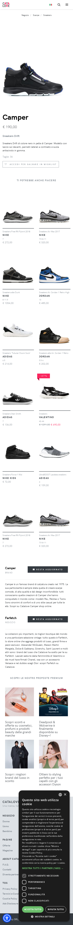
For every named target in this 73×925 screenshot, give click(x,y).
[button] (7, 918)
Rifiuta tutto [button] (56, 909)
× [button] (65, 794)
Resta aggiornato (49, 569)
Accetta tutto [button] (32, 909)
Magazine (8, 850)
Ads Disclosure (10, 903)
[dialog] (44, 856)
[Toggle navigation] (66, 4)
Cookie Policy (10, 898)
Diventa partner (11, 874)
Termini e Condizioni (14, 893)
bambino (7, 831)
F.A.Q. (6, 864)
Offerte (6, 845)
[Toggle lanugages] (51, 5)
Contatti (7, 869)
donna (6, 821)
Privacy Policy (10, 888)
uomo (6, 826)
